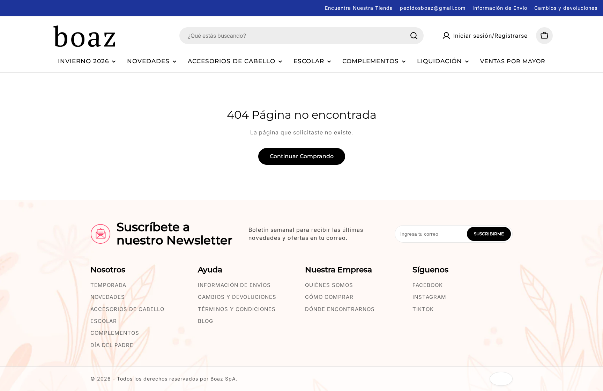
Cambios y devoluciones (565, 8)
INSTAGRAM (429, 297)
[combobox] (301, 35)
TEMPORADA (108, 285)
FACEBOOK (427, 285)
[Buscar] (414, 35)
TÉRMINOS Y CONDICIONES (237, 309)
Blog (205, 321)
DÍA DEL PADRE (111, 345)
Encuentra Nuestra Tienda (359, 8)
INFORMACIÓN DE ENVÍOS (234, 285)
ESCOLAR (103, 321)
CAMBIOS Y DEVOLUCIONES (237, 297)
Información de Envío (499, 8)
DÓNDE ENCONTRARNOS (340, 309)
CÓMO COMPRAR (329, 297)
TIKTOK (423, 309)
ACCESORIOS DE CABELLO (127, 309)
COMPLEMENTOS (114, 333)
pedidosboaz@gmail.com (433, 8)
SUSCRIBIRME (489, 233)
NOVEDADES (107, 297)
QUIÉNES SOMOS (329, 285)
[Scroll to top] (501, 379)
